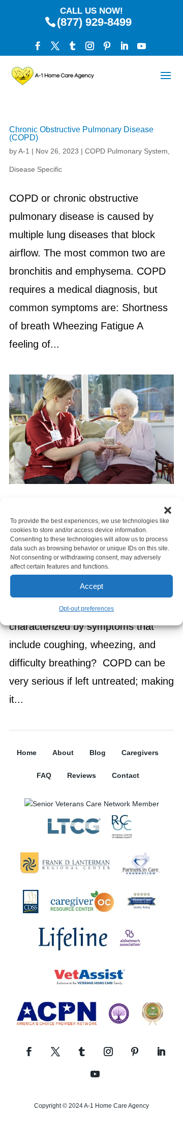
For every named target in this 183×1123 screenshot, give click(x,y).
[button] (168, 510)
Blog (97, 752)
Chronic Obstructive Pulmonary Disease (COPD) (81, 133)
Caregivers (140, 752)
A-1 (23, 151)
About (63, 752)
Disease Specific (35, 169)
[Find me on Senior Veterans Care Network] (91, 804)
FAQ (44, 775)
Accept (91, 586)
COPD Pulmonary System (126, 151)
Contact (125, 775)
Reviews (81, 775)
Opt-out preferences (86, 608)
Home (27, 752)
